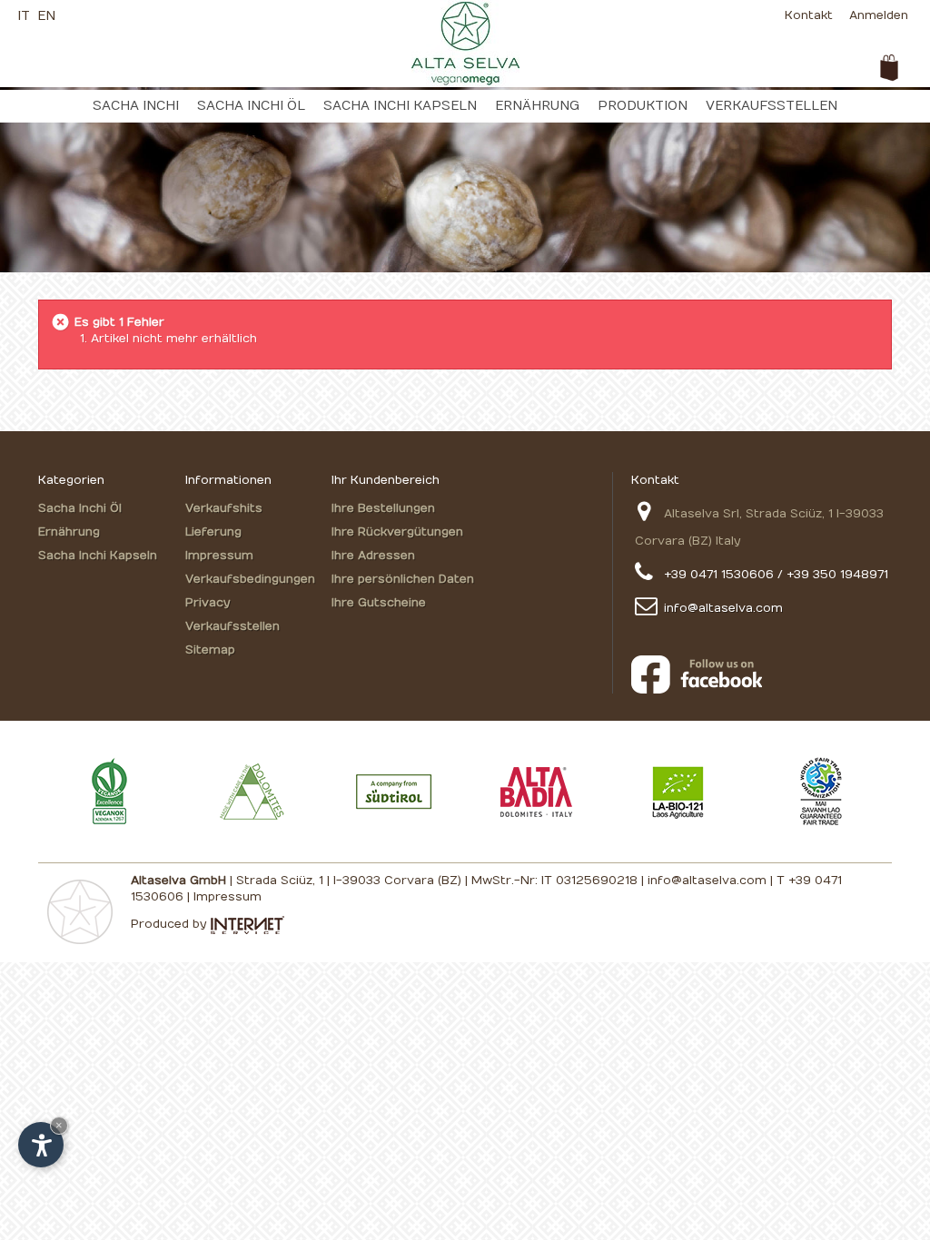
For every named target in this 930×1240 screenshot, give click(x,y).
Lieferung (213, 532)
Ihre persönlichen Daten (402, 579)
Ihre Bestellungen (383, 508)
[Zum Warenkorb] (889, 68)
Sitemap (210, 650)
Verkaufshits (223, 508)
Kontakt (809, 15)
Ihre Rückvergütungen (397, 532)
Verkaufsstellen (771, 105)
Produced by (170, 924)
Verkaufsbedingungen (250, 579)
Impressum (219, 555)
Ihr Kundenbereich (385, 480)
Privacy (207, 602)
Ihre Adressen (373, 555)
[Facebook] (761, 674)
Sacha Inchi (136, 105)
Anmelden (878, 15)
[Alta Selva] (465, 42)
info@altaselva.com (723, 608)
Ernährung (537, 105)
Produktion (643, 105)
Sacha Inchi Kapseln (400, 105)
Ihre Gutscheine (378, 602)
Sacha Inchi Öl (251, 105)
